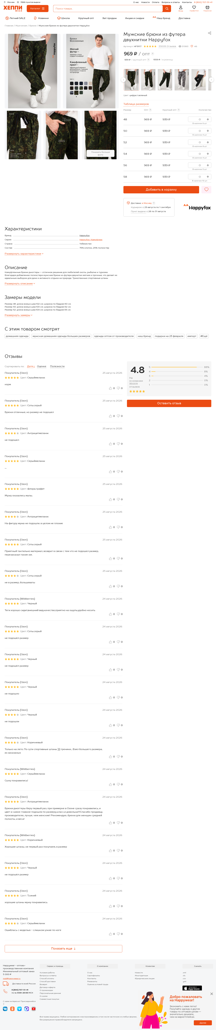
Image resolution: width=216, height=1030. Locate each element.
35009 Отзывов (167, 46)
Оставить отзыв (169, 403)
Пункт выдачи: (138, 211)
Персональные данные (50, 993)
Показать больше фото (100, 153)
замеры (17, 315)
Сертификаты (93, 976)
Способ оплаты (47, 979)
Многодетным (141, 976)
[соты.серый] (182, 80)
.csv (184, 979)
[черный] (199, 80)
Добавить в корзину (161, 189)
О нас (136, 2)
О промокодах (46, 990)
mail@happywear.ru (11, 979)
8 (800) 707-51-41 (203, 2)
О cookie (43, 996)
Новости (145, 2)
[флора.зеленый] (148, 80)
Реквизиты (92, 981)
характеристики (23, 253)
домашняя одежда (17, 336)
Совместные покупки (49, 999)
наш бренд (144, 336)
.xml (184, 973)
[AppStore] (192, 988)
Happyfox (84, 235)
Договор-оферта (47, 987)
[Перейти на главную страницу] (13, 8)
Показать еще (61, 948)
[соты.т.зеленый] (165, 80)
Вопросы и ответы (171, 2)
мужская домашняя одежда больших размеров (61, 336)
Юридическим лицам (144, 979)
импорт (191, 336)
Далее (203, 1023)
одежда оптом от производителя (114, 336)
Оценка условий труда (97, 984)
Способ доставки (48, 981)
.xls (183, 976)
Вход (181, 11)
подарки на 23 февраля (169, 336)
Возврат (43, 984)
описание (19, 283)
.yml (184, 981)
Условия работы (47, 973)
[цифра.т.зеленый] (131, 80)
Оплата (155, 2)
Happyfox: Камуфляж (90, 239)
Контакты (187, 2)
